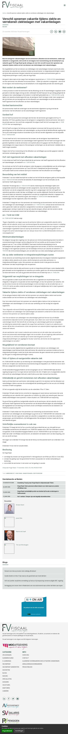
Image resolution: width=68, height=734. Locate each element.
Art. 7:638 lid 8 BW (8, 218)
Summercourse (7, 658)
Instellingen (19, 731)
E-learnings (6, 661)
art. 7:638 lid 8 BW (49, 79)
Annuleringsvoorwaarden (32, 664)
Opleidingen (6, 655)
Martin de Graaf (21, 518)
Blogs (4, 673)
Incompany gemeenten (10, 667)
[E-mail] (59, 31)
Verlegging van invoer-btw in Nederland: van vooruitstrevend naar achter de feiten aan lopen (34, 585)
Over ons (25, 655)
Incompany (6, 664)
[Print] (64, 31)
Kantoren (6, 688)
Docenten (6, 670)
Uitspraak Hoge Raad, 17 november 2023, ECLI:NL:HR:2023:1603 (22, 468)
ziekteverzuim (37, 473)
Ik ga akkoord (7, 731)
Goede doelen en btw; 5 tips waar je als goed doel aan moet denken (25, 576)
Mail (17, 698)
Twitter (13, 698)
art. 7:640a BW (54, 272)
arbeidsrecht (10, 473)
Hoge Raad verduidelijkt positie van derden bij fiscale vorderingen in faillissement (38, 492)
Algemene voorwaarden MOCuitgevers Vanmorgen (40, 661)
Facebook (8, 698)
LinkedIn (4, 698)
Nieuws (4, 26)
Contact (25, 658)
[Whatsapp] (51, 31)
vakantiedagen (27, 473)
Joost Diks (19, 505)
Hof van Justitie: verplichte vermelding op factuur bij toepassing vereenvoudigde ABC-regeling (34, 581)
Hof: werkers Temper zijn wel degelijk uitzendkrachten (33, 496)
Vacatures (6, 685)
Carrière (5, 691)
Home (4, 13)
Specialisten (7, 679)
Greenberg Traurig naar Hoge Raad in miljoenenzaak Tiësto (35, 483)
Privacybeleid (27, 667)
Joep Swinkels (20, 545)
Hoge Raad (18, 473)
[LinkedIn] (55, 31)
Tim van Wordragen (22, 532)
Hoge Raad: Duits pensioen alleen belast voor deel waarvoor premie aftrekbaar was (38, 487)
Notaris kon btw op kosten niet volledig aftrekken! (20, 571)
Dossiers (5, 682)
